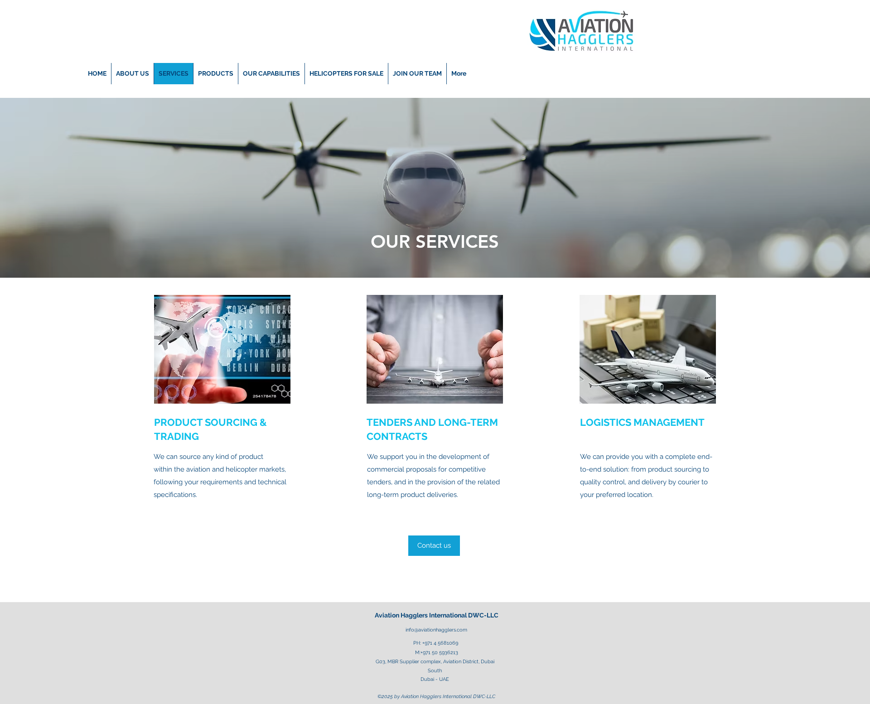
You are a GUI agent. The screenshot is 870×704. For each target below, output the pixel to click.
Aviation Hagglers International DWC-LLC (436, 615)
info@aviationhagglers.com (436, 630)
